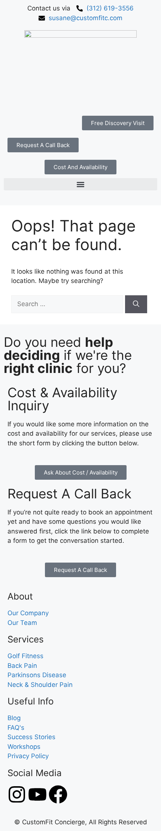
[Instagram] (16, 794)
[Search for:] (68, 304)
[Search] (136, 304)
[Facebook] (58, 794)
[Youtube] (37, 794)
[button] (80, 184)
